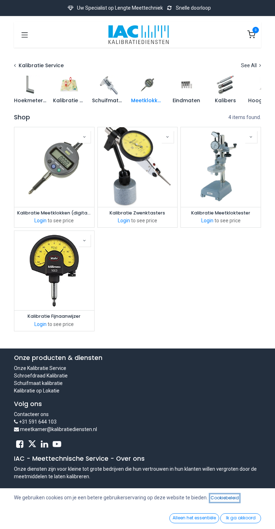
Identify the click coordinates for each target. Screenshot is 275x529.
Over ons (130, 458)
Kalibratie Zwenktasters (137, 213)
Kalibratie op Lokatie (36, 391)
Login (40, 220)
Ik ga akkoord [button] (241, 518)
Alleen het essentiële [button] (194, 518)
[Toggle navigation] (25, 34)
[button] (84, 137)
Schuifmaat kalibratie (38, 383)
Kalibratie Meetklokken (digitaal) (54, 213)
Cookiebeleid (225, 498)
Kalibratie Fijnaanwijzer (54, 316)
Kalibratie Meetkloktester (220, 213)
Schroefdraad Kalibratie (41, 376)
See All (249, 65)
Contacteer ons (31, 414)
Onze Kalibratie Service (40, 368)
